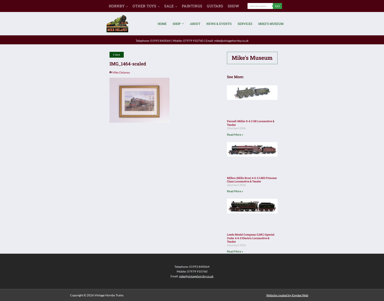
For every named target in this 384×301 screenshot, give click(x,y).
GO (277, 6)
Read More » (235, 134)
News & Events (219, 24)
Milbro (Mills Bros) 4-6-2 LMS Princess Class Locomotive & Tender (252, 179)
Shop (177, 24)
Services (245, 24)
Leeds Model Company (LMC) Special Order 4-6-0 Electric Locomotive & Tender (250, 238)
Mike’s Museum (271, 24)
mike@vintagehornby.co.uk (231, 40)
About (195, 24)
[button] (126, 5)
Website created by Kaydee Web (287, 295)
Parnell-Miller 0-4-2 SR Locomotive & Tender (250, 122)
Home (162, 24)
